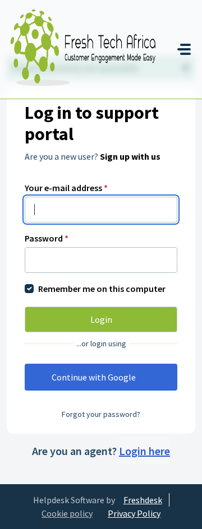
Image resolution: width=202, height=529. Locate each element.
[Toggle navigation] (184, 49)
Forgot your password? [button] (101, 414)
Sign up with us (130, 156)
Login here (144, 451)
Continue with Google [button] (94, 377)
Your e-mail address (66, 187)
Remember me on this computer (102, 288)
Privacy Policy (134, 513)
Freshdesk (142, 499)
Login (101, 319)
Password (46, 238)
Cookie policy (67, 513)
